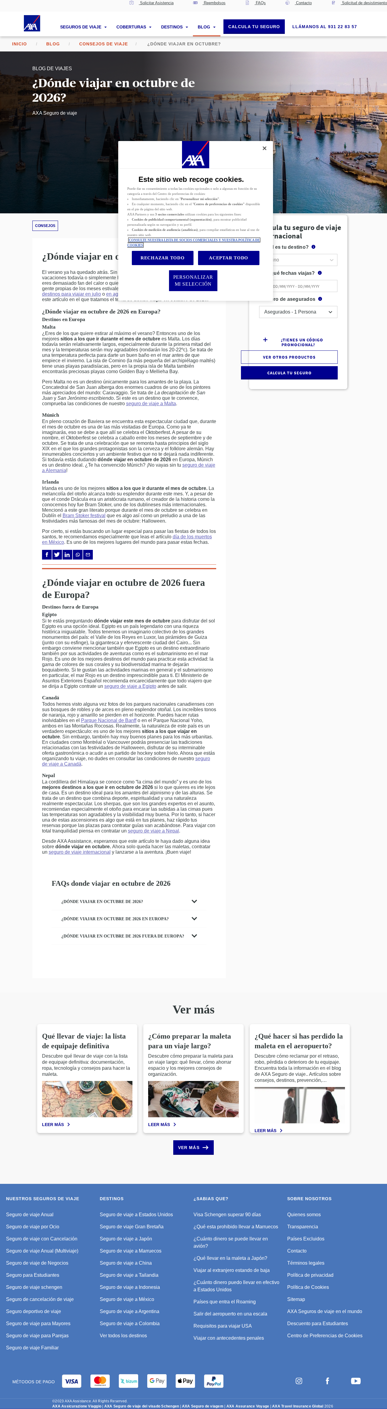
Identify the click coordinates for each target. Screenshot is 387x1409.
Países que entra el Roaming (225, 1301)
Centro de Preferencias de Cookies (325, 1335)
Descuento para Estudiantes (317, 1323)
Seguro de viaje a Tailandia (129, 1275)
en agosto (116, 294)
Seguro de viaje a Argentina (129, 1311)
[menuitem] (151, 5)
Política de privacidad (310, 1275)
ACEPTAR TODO (228, 257)
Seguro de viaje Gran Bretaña (132, 1226)
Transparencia (302, 1226)
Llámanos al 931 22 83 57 (324, 26)
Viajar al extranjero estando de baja (232, 1270)
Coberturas (131, 27)
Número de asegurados (287, 299)
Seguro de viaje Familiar (32, 1347)
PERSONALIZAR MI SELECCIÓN (193, 280)
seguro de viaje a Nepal (153, 830)
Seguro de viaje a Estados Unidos (136, 1214)
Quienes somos (304, 1214)
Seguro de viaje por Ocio (32, 1226)
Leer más (53, 1124)
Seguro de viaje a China (126, 1263)
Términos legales (305, 1263)
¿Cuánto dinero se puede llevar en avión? (231, 1242)
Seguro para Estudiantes (32, 1275)
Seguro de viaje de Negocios (37, 1263)
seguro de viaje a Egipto (130, 686)
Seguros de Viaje (81, 27)
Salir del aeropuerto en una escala (230, 1313)
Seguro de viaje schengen (34, 1287)
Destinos (172, 27)
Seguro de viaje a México (127, 1299)
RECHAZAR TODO (163, 257)
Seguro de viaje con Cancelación (41, 1238)
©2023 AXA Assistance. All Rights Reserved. (90, 1401)
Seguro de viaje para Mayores (38, 1323)
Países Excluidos (305, 1238)
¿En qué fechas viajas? (287, 273)
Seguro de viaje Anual (30, 1214)
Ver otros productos (289, 357)
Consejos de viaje (103, 43)
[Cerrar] (264, 148)
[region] (195, 221)
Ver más (188, 1147)
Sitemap (296, 1299)
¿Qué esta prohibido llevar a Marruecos (236, 1226)
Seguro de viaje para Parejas (37, 1335)
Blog (204, 27)
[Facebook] (47, 555)
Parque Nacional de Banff (108, 720)
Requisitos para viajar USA (223, 1326)
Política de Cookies (308, 1287)
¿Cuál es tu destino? (284, 247)
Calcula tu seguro (254, 26)
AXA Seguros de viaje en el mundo (324, 1311)
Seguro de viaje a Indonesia (130, 1287)
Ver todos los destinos (123, 1335)
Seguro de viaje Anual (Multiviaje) (42, 1250)
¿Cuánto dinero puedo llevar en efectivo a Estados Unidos (236, 1286)
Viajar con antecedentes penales (229, 1338)
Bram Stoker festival (84, 515)
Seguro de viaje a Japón (126, 1238)
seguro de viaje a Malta (151, 403)
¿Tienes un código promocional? (302, 341)
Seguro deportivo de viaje (33, 1311)
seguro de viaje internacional (80, 852)
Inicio (19, 43)
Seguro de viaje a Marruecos (130, 1250)
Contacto (297, 1250)
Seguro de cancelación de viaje (40, 1299)
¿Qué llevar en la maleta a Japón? (230, 1258)
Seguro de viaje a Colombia (130, 1323)
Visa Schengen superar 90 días (227, 1214)
